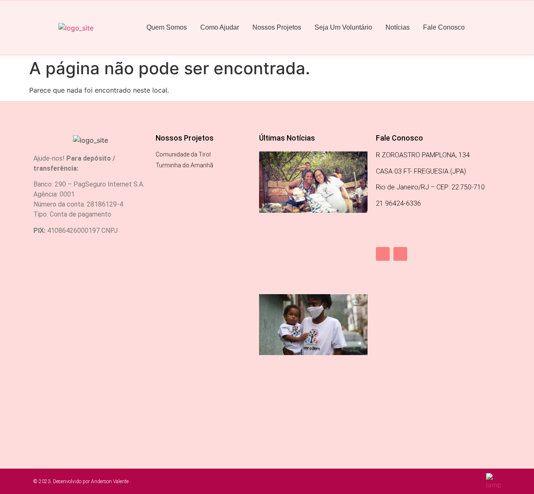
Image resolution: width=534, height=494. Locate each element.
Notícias (397, 27)
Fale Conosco (444, 27)
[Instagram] (400, 254)
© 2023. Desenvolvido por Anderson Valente (80, 481)
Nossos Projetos (276, 27)
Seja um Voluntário (343, 27)
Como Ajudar (219, 27)
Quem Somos (166, 27)
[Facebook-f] (383, 254)
